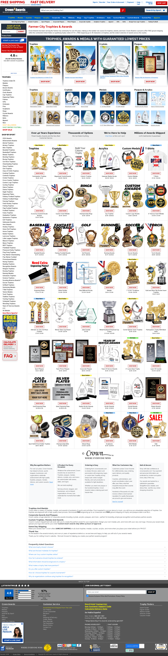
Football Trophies (8, 210)
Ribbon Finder (145, 611)
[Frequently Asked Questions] (13, 356)
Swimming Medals (9, 287)
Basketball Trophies (9, 152)
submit (21, 31)
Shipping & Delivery (50, 617)
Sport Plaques (39, 369)
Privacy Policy (6, 35)
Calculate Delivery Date (96, 609)
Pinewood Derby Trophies (11, 250)
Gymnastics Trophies (10, 217)
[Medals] (109, 273)
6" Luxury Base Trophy (133, 369)
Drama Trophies (8, 189)
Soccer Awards (133, 253)
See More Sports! (10, 313)
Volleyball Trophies (9, 301)
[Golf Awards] (86, 235)
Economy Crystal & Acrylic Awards (39, 214)
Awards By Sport (8, 613)
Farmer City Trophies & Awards (12, 51)
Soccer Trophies (8, 283)
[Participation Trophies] (39, 159)
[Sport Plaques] (39, 351)
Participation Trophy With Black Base (156, 330)
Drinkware (101, 18)
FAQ (44, 615)
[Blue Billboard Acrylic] (86, 273)
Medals (20, 18)
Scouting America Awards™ (12, 280)
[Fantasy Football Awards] (63, 235)
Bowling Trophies (8, 157)
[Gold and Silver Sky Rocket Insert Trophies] (156, 273)
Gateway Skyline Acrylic (109, 176)
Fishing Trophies (8, 206)
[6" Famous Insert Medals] (156, 196)
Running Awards (109, 253)
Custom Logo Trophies (10, 182)
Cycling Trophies (8, 185)
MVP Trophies (7, 245)
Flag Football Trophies (10, 208)
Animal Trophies (8, 143)
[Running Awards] (109, 235)
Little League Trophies (10, 238)
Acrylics (46, 18)
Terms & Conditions (29, 654)
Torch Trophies (8, 294)
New (4, 123)
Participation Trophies (39, 176)
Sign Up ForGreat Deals (14, 27)
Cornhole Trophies (9, 176)
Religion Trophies (8, 269)
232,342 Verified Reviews (13, 59)
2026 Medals (133, 444)
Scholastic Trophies (9, 276)
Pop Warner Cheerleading (11, 255)
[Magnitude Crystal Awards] (63, 159)
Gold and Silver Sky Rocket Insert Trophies (156, 291)
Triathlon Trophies (9, 297)
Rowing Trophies (8, 271)
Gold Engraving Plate (39, 406)
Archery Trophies (8, 145)
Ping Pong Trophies (9, 252)
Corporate (56, 18)
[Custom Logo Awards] (133, 196)
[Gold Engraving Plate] (39, 389)
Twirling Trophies (8, 299)
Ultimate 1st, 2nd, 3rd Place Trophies (39, 330)
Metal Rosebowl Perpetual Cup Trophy (109, 330)
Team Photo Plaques (62, 369)
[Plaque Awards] (156, 389)
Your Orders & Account (115, 2)
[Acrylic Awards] (109, 389)
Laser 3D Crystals (156, 369)
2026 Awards (7, 138)
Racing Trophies (8, 262)
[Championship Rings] (86, 196)
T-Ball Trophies (8, 290)
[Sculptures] (109, 426)
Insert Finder (144, 607)
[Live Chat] (13, 40)
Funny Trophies (8, 213)
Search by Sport (153, 10)
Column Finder (145, 615)
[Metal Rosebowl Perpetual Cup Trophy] (109, 312)
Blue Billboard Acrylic (86, 290)
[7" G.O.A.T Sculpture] (133, 273)
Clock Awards (7, 92)
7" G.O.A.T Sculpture (132, 290)
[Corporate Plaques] (86, 351)
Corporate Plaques (86, 369)
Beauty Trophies (8, 155)
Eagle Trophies (8, 192)
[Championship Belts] (63, 426)
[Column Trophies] (86, 159)
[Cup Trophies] (109, 196)
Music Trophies (8, 243)
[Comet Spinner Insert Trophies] (133, 312)
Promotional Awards (9, 259)
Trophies (11, 17)
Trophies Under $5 (9, 81)
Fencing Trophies (8, 201)
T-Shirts (156, 176)
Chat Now (109, 136)
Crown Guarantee (49, 611)
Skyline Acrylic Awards (86, 406)
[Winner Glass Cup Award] (63, 312)
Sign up (151, 592)
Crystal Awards (8, 113)
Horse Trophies (8, 231)
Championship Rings (86, 214)
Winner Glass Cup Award (62, 330)
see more (14, 73)
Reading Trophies (8, 264)
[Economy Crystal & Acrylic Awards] (39, 196)
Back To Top (84, 582)
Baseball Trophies (9, 150)
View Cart (161, 3)
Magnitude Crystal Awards (63, 176)
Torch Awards (156, 253)
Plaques (38, 18)
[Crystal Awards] (133, 389)
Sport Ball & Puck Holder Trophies (39, 444)
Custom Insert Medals (63, 214)
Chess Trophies (8, 166)
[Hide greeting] (22, 624)
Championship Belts (62, 444)
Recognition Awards (9, 266)
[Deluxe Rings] (86, 426)
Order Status (47, 619)
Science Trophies (8, 278)
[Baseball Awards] (39, 235)
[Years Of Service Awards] (109, 351)
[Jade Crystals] (86, 312)
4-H (4, 308)
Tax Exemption (48, 623)
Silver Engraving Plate (63, 406)
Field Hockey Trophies (10, 203)
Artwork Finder (145, 613)
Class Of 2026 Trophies (11, 171)
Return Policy (48, 625)
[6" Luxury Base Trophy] (133, 351)
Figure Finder (144, 609)
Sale (109, 18)
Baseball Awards (39, 253)
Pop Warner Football (10, 257)
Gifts (4, 102)
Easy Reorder (48, 621)
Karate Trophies (8, 234)
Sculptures (6, 109)
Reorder (102, 2)
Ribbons (71, 18)
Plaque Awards (156, 406)
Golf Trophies (7, 220)
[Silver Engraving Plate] (63, 389)
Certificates (6, 90)
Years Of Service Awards (11, 306)
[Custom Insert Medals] (63, 196)
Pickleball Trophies (9, 248)
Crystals (29, 18)
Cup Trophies (89, 18)
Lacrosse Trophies (9, 236)
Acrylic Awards (8, 88)
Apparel (157, 18)
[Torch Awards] (156, 235)
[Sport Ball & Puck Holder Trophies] (39, 426)
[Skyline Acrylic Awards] (86, 389)
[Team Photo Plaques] (63, 351)
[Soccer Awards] (133, 235)
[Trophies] (13, 327)
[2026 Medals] (133, 426)
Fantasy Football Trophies (11, 196)
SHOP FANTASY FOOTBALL (12, 127)
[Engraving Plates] (39, 273)
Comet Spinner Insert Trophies (132, 330)
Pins (64, 18)
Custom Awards (133, 18)
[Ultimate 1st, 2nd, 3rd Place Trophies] (39, 312)
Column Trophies (86, 176)
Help (138, 2)
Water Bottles (62, 290)
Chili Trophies (7, 169)
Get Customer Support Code (98, 606)
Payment (130, 2)
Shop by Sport (8, 135)
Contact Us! (101, 604)
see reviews (44, 599)
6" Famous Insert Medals (156, 214)
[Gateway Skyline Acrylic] (109, 159)
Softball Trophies (8, 285)
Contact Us (47, 627)
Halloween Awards (9, 222)
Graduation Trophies (9, 215)
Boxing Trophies (8, 159)
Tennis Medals (8, 292)
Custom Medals (119, 18)
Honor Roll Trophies (9, 229)
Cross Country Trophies (11, 180)
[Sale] (156, 426)
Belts (4, 118)
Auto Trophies (7, 148)
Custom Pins (146, 18)
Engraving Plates (8, 97)
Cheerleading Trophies (10, 164)
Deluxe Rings (86, 444)
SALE (4, 619)
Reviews (46, 613)
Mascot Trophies (8, 241)
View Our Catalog (8, 621)
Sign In (95, 2)
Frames (5, 99)
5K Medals (6, 311)
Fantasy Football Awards (62, 253)
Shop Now (45, 82)
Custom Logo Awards (133, 214)
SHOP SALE (7, 130)
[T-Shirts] (156, 159)
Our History (47, 609)
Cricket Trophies (8, 178)
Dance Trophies (8, 187)
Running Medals (8, 273)
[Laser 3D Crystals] (156, 351)
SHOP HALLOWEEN (9, 125)
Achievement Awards (10, 141)
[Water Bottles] (63, 273)
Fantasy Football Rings (10, 199)
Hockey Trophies (8, 227)
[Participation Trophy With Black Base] (156, 312)
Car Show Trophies (9, 162)
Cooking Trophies (8, 173)
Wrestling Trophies (9, 304)
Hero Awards (7, 224)
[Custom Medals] (133, 159)
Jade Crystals (86, 330)
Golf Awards (86, 253)
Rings (79, 18)
